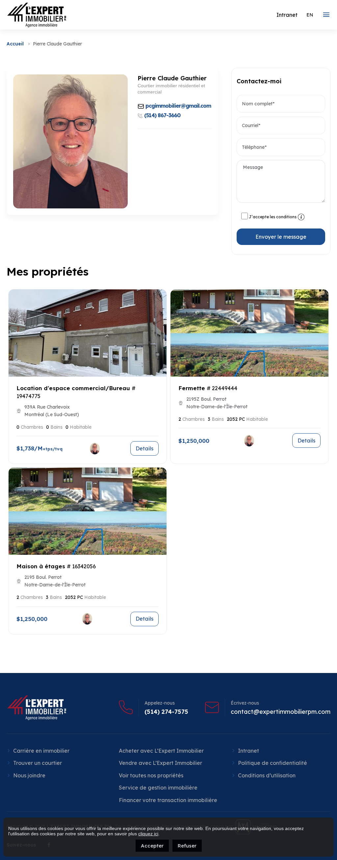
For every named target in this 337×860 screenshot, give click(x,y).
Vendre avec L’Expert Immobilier (160, 763)
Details (144, 448)
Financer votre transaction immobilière (168, 800)
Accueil (15, 44)
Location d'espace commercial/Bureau (73, 388)
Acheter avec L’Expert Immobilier (161, 750)
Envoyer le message (280, 236)
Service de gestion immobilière (158, 787)
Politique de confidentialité (272, 763)
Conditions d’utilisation (267, 775)
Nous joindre (29, 775)
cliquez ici (148, 833)
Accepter (152, 846)
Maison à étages (40, 566)
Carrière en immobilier (41, 750)
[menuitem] (310, 15)
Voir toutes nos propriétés (151, 775)
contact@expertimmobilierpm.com (280, 711)
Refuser (187, 846)
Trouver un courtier (37, 763)
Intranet (248, 750)
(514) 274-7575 (166, 711)
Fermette (191, 388)
